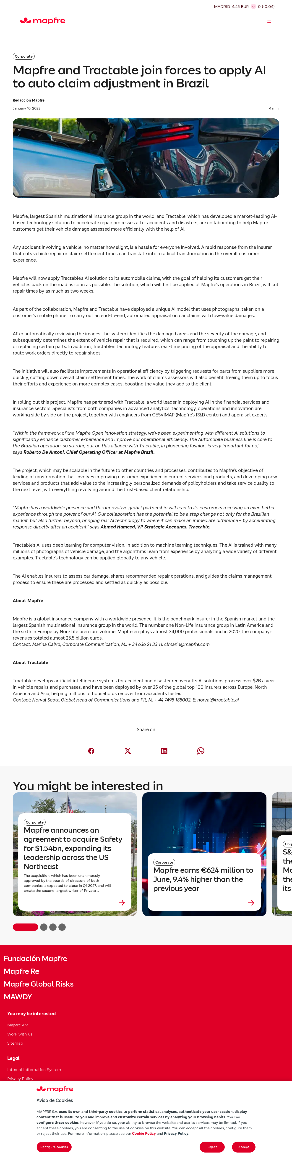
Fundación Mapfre (35, 958)
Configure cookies (54, 1147)
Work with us (20, 1034)
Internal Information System (34, 1069)
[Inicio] (22, 21)
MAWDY (18, 996)
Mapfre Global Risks (38, 984)
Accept (243, 1147)
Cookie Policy (144, 1133)
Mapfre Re (21, 971)
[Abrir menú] (269, 21)
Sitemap (15, 1043)
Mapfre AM (17, 1025)
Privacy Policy (20, 1078)
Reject (212, 1147)
